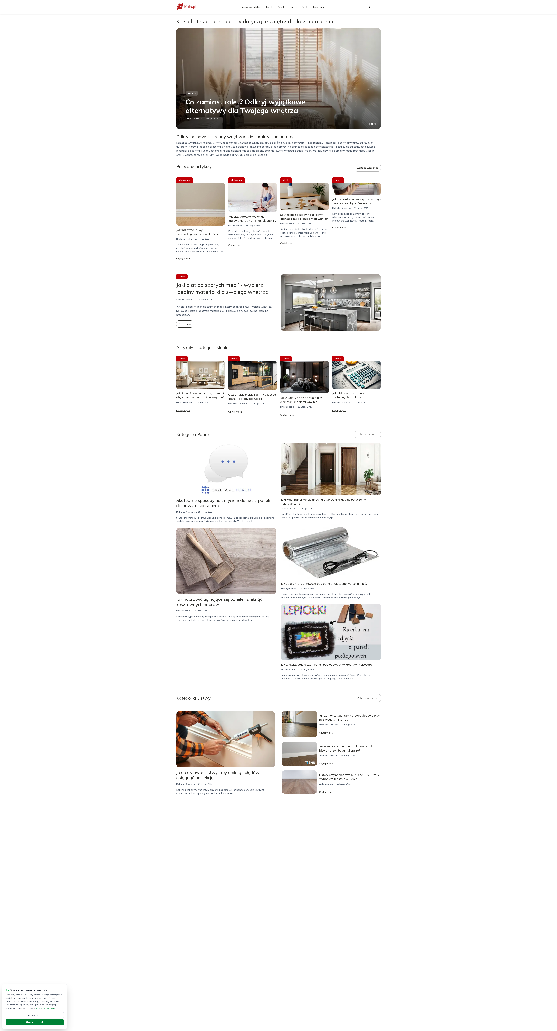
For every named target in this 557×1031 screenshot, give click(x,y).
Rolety (305, 7)
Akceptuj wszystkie (35, 1022)
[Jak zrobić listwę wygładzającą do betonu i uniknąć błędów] (278, 78)
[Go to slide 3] (375, 124)
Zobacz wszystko (367, 167)
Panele (281, 7)
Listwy (293, 7)
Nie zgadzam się (35, 1015)
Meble (269, 7)
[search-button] (370, 7)
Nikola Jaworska (184, 239)
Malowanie (319, 7)
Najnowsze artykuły (251, 7)
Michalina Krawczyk (195, 118)
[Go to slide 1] (369, 124)
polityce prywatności (45, 1008)
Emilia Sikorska (235, 225)
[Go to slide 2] (372, 124)
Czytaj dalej (185, 324)
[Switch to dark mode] (378, 7)
